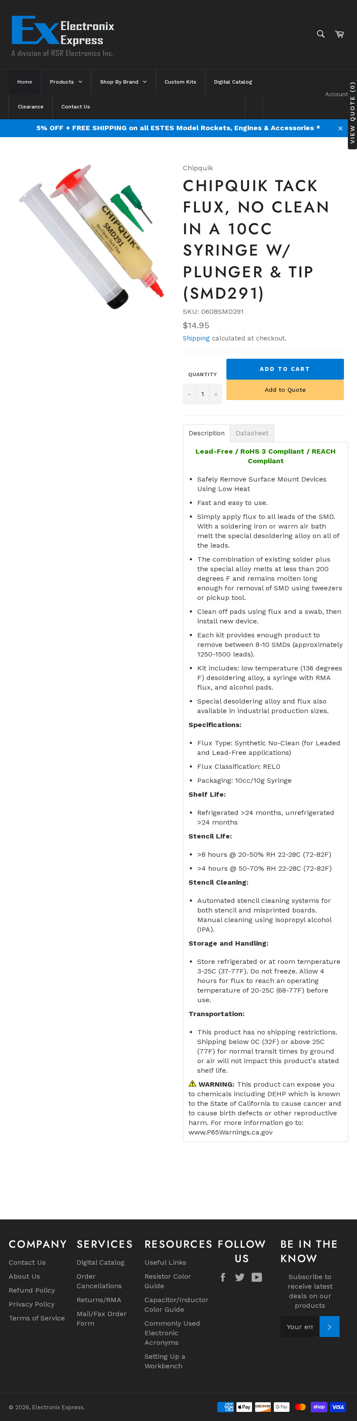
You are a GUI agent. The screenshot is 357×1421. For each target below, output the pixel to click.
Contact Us (27, 1262)
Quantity (202, 374)
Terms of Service (37, 1318)
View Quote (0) (352, 112)
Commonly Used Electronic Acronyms (172, 1333)
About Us (24, 1276)
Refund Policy (32, 1290)
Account (336, 94)
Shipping (196, 338)
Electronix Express (58, 1407)
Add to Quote (285, 389)
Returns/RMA (99, 1300)
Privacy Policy (31, 1304)
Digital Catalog (101, 1262)
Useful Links (165, 1262)
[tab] (206, 433)
